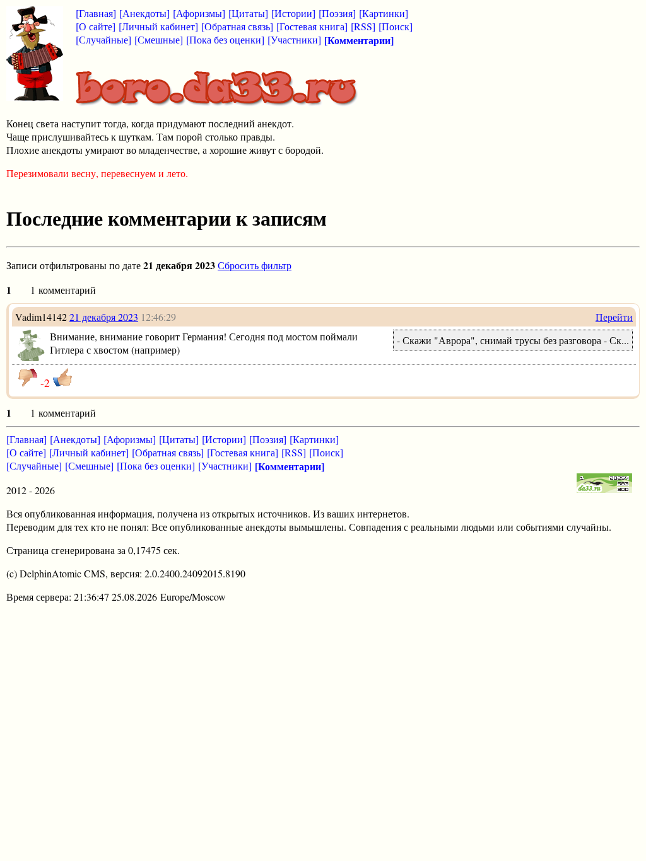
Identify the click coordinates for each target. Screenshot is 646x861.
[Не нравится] (27, 377)
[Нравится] (62, 377)
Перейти (614, 316)
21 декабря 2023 (103, 316)
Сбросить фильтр (254, 265)
